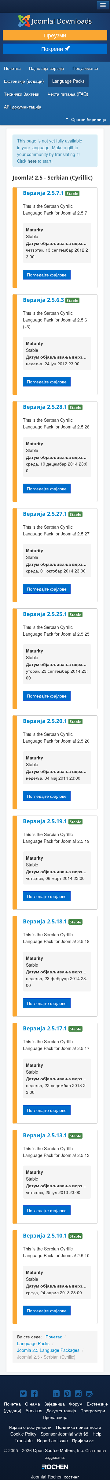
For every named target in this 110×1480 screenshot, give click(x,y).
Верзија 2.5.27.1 (45, 513)
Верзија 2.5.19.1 (45, 821)
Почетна (12, 68)
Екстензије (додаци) (24, 81)
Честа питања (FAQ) (68, 94)
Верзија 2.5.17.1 (45, 1028)
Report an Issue (52, 1440)
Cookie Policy (23, 1434)
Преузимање (85, 68)
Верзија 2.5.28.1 (45, 406)
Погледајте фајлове (47, 275)
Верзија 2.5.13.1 (45, 1135)
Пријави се (83, 1440)
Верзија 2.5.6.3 (44, 299)
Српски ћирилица (88, 119)
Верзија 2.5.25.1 (45, 614)
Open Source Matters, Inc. (58, 1450)
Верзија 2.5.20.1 (45, 721)
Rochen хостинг (55, 1477)
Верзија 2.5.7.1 (44, 192)
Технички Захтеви (21, 94)
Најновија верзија (46, 68)
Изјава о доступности (30, 1427)
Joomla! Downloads (62, 20)
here (32, 161)
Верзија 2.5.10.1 (45, 1235)
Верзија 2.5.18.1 (45, 921)
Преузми (55, 35)
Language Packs (68, 81)
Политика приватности (78, 1427)
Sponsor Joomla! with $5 (64, 1434)
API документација (22, 107)
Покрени (52, 48)
